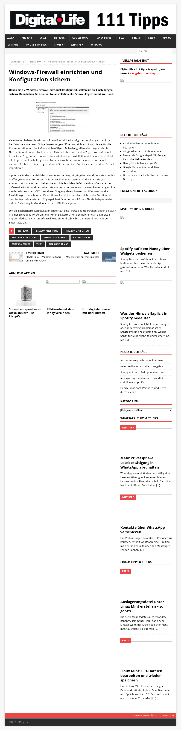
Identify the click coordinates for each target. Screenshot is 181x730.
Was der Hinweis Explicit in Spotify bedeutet (143, 315)
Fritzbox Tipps (81, 237)
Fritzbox (59, 37)
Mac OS (167, 37)
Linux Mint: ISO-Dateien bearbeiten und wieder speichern (141, 676)
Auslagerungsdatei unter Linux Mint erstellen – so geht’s (142, 606)
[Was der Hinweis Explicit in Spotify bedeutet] (146, 295)
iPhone (136, 37)
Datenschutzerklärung (145, 715)
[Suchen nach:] (154, 51)
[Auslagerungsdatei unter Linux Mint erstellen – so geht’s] (146, 583)
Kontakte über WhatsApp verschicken (142, 529)
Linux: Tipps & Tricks (136, 562)
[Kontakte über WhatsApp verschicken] (146, 508)
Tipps (39, 244)
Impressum (168, 715)
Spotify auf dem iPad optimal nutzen (142, 372)
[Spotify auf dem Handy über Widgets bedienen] (146, 230)
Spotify (58, 44)
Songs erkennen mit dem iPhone (142, 151)
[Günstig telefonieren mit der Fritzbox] (99, 293)
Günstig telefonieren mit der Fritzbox (97, 311)
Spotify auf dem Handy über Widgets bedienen (145, 251)
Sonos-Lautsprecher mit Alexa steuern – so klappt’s (26, 312)
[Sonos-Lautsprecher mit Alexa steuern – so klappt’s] (26, 292)
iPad (121, 37)
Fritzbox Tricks (21, 244)
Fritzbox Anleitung (46, 230)
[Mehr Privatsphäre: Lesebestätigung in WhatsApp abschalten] (146, 439)
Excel (43, 37)
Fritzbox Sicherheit (55, 237)
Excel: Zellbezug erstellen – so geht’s (141, 366)
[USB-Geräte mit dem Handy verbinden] (63, 293)
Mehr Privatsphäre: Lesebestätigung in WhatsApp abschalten (139, 463)
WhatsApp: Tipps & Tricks (139, 418)
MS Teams (12, 44)
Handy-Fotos (103, 37)
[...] (128, 271)
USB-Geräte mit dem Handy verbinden (60, 311)
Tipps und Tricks (58, 244)
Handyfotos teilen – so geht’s (140, 163)
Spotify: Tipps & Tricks (137, 209)
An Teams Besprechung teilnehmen (141, 360)
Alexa (10, 37)
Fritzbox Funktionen (24, 237)
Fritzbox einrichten (77, 230)
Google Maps (80, 37)
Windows (96, 44)
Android (27, 37)
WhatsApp (77, 44)
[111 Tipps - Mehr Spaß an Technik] (91, 32)
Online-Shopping (36, 44)
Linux (151, 37)
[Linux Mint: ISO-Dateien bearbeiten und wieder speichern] (146, 652)
